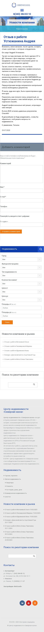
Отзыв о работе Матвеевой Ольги (16, 342)
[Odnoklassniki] (35, 603)
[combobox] (21, 259)
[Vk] (22, 603)
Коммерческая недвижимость (16, 493)
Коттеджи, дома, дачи (14, 490)
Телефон (3, 206)
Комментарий (5, 163)
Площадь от (9, 304)
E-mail (3, 197)
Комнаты (9, 486)
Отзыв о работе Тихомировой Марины (18, 346)
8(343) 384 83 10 (22, 14)
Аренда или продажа (10, 264)
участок (8, 497)
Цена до (5, 296)
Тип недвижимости (9, 272)
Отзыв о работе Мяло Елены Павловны (18, 359)
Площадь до (9, 312)
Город (4, 256)
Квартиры (10, 483)
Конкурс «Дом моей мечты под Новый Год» (20, 355)
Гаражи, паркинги (11, 476)
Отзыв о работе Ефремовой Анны (16, 350)
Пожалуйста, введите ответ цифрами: (15, 216)
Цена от (5, 288)
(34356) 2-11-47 (19, 581)
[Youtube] (28, 603)
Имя (2, 187)
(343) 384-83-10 (19, 573)
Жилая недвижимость (13, 479)
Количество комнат (9, 280)
